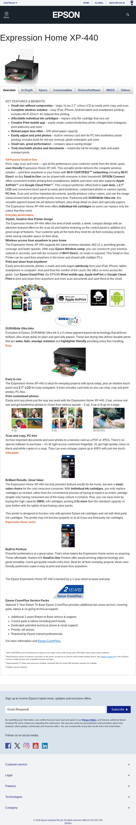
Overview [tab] (9, 90)
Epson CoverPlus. (49, 640)
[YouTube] (35, 746)
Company (11, 807)
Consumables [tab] (62, 90)
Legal (8, 775)
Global (99, 3)
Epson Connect (107, 657)
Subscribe (118, 709)
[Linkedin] (45, 746)
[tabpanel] (68, 383)
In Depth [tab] (27, 90)
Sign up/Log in (117, 3)
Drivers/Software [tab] (89, 90)
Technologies (13, 796)
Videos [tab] (125, 90)
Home (86, 3)
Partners (10, 786)
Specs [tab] (43, 90)
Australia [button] (9, 3)
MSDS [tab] (110, 90)
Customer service (16, 764)
